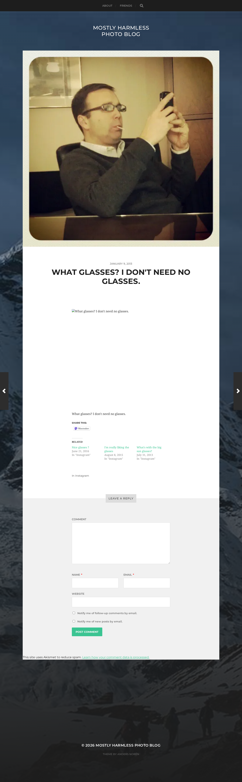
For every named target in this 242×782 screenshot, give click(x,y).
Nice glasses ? (80, 447)
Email (128, 574)
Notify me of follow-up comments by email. (107, 613)
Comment (79, 519)
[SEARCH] (141, 6)
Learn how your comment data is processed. (115, 657)
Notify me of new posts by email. (99, 621)
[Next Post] (237, 391)
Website (78, 593)
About (107, 5)
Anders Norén (128, 754)
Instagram (82, 475)
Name (77, 574)
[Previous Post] (4, 391)
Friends (126, 5)
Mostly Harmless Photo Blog (121, 31)
